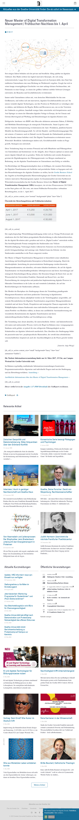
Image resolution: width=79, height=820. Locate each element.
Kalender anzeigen (46, 617)
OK (46, 817)
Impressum (40, 816)
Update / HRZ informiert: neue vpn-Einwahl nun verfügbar (18, 576)
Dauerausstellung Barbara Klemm (57, 583)
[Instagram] (32, 812)
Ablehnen (51, 817)
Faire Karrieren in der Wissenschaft (56, 718)
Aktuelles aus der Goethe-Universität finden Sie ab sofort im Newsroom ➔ (39, 9)
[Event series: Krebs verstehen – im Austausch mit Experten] (56, 595)
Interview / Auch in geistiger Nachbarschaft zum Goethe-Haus (18, 490)
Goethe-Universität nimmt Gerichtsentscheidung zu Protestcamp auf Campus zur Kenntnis (16, 631)
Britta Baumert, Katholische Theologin (58, 763)
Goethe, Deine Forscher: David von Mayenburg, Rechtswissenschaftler (56, 490)
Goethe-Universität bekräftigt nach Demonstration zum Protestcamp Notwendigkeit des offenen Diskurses (19, 617)
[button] (39, 785)
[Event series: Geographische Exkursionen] (56, 604)
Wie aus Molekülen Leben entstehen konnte (19, 764)
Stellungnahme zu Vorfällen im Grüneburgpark (16, 585)
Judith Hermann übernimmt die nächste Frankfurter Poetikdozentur (56, 538)
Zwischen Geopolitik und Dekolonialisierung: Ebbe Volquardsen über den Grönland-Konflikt (20, 442)
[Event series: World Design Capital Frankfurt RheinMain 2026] (73, 587)
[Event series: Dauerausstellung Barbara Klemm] (55, 580)
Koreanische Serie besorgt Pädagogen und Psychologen (58, 440)
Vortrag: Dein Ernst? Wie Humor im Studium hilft (18, 719)
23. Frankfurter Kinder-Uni (56, 612)
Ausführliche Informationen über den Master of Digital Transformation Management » (37, 377)
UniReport (11, 395)
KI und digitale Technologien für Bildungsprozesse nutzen (17, 672)
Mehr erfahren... (59, 813)
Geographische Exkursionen (55, 606)
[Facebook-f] (39, 812)
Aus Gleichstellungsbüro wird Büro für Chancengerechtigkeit (18, 606)
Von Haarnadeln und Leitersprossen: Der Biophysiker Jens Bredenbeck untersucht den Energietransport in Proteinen (19, 540)
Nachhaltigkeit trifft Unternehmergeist (57, 670)
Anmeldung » (33, 372)
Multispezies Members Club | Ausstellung (60, 577)
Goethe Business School (63, 172)
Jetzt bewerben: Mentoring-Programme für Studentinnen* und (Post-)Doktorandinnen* (18, 596)
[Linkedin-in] (35, 812)
